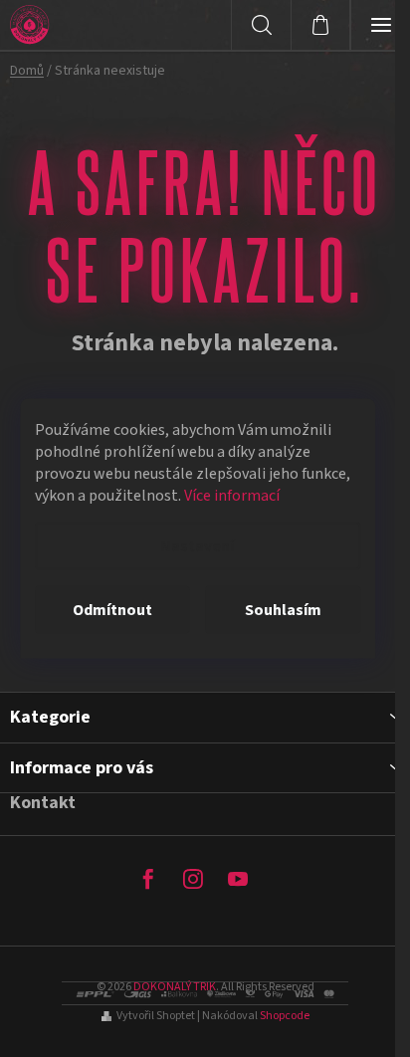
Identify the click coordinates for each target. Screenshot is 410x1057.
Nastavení (197, 546)
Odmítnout (112, 610)
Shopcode (284, 1015)
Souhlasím (283, 610)
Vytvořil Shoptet (155, 1015)
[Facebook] (148, 879)
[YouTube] (238, 879)
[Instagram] (193, 879)
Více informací (232, 496)
